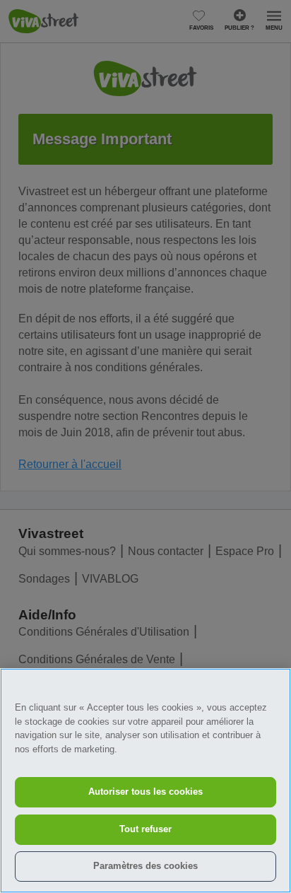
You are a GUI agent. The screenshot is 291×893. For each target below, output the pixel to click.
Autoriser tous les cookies (145, 791)
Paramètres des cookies (145, 865)
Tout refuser (145, 829)
